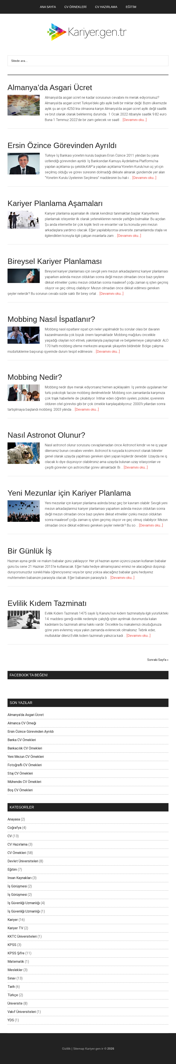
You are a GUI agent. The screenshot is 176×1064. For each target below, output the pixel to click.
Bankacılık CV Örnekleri (25, 748)
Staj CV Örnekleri (20, 773)
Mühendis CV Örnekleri (24, 782)
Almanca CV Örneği (22, 723)
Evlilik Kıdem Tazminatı (47, 603)
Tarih (11, 987)
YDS (11, 1020)
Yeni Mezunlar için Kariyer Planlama (69, 493)
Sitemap (78, 1048)
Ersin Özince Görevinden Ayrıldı (62, 145)
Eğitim (12, 869)
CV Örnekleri (17, 853)
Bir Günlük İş (30, 550)
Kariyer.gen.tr (94, 1048)
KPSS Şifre (16, 953)
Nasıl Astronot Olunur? (46, 435)
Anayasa (14, 819)
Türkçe (13, 995)
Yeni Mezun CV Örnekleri (26, 757)
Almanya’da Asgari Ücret (50, 87)
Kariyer (13, 920)
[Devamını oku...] (135, 120)
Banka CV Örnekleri (22, 740)
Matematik (16, 962)
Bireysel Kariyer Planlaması (55, 261)
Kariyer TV (15, 928)
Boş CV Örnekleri (20, 790)
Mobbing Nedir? (35, 377)
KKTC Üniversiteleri (22, 936)
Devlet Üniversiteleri (23, 861)
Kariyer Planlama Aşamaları (55, 203)
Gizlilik (66, 1048)
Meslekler (15, 970)
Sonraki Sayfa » (157, 659)
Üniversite (15, 1003)
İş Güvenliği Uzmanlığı (24, 903)
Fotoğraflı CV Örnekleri (25, 765)
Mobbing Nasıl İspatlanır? (51, 319)
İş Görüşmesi (17, 886)
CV (10, 836)
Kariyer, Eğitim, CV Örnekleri (88, 32)
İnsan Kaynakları (20, 878)
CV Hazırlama (17, 844)
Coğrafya (14, 828)
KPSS (12, 945)
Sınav (12, 978)
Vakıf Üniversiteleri (22, 1012)
